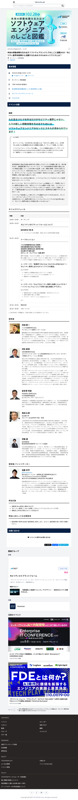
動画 (2, 728)
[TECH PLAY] (40, 2)
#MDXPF (12, 60)
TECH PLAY (15, 98)
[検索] (63, 5)
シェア (56, 545)
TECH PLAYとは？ (7, 761)
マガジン (4, 725)
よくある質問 (5, 764)
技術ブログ (43, 725)
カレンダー (43, 722)
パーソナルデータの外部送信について (13, 786)
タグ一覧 (4, 735)
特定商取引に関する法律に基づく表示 (13, 783)
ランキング (43, 731)
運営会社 (4, 751)
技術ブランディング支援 (9, 744)
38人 (66, 572)
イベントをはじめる (46, 764)
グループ (4, 731)
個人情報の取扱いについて (9, 780)
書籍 (41, 728)
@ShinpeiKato (27, 472)
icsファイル (31, 75)
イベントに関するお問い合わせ (40, 537)
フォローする (63, 568)
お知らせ (42, 761)
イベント (14, 709)
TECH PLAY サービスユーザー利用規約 (13, 777)
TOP (9, 710)
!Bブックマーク (64, 545)
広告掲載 (4, 748)
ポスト (49, 545)
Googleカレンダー (19, 75)
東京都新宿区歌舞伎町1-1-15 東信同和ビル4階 (27, 89)
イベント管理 (5, 767)
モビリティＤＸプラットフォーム (22, 93)
